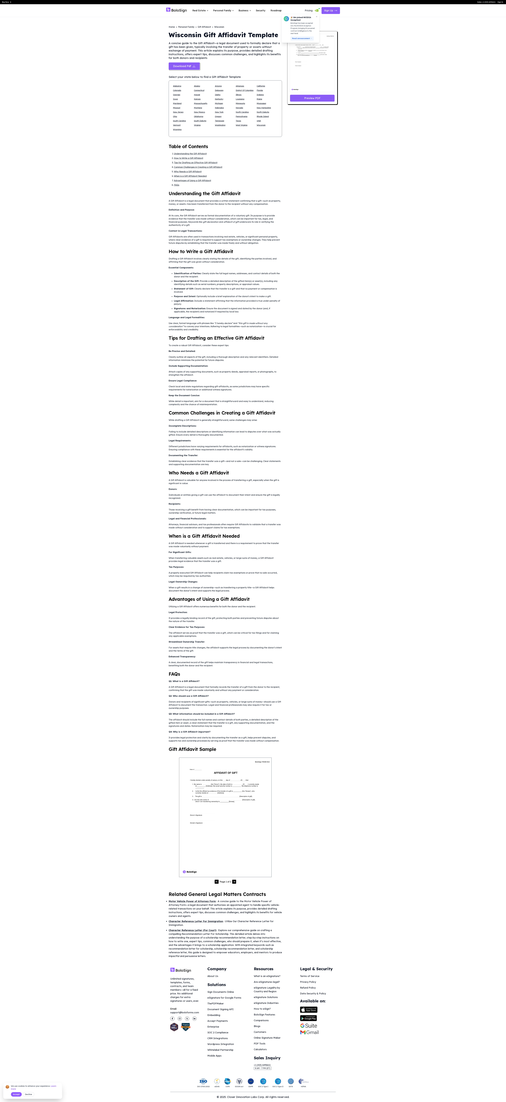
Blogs (257, 1026)
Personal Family (186, 27)
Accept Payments (217, 1020)
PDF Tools (259, 1043)
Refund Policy (308, 987)
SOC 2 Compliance (217, 1032)
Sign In (500, 2)
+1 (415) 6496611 (262, 1065)
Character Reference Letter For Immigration (196, 921)
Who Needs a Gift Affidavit (188, 171)
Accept (16, 1094)
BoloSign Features (264, 1014)
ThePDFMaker (215, 1003)
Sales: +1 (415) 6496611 (486, 2)
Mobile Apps (214, 1055)
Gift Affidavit (204, 27)
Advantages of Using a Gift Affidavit (192, 180)
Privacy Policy (308, 981)
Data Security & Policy (313, 993)
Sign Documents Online (220, 991)
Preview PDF (312, 98)
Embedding (213, 1015)
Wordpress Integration (220, 1044)
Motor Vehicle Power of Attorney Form (192, 901)
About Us (212, 976)
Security (260, 10)
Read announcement (301, 38)
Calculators (260, 1049)
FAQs (176, 185)
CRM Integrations (217, 1038)
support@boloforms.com (184, 1012)
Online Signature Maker (267, 1037)
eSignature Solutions (266, 997)
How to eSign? (262, 1008)
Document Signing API (220, 1009)
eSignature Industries (266, 1003)
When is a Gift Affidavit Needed (190, 176)
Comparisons (261, 1020)
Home (172, 27)
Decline (28, 1094)
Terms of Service (309, 976)
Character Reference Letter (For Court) (192, 930)
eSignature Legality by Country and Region (267, 989)
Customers (260, 1031)
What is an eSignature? (267, 976)
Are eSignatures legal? (267, 981)
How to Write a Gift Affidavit (188, 158)
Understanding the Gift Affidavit (190, 153)
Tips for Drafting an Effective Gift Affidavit (195, 162)
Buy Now (5, 2)
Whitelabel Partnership (220, 1049)
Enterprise (213, 1026)
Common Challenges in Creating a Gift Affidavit (198, 167)
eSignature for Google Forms (224, 997)
